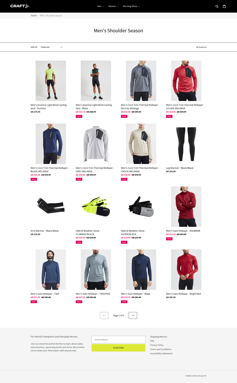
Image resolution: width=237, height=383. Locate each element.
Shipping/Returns (158, 336)
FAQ (152, 340)
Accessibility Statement (161, 353)
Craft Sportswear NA (198, 376)
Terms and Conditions (160, 349)
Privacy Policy (156, 345)
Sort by (34, 47)
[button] (100, 6)
